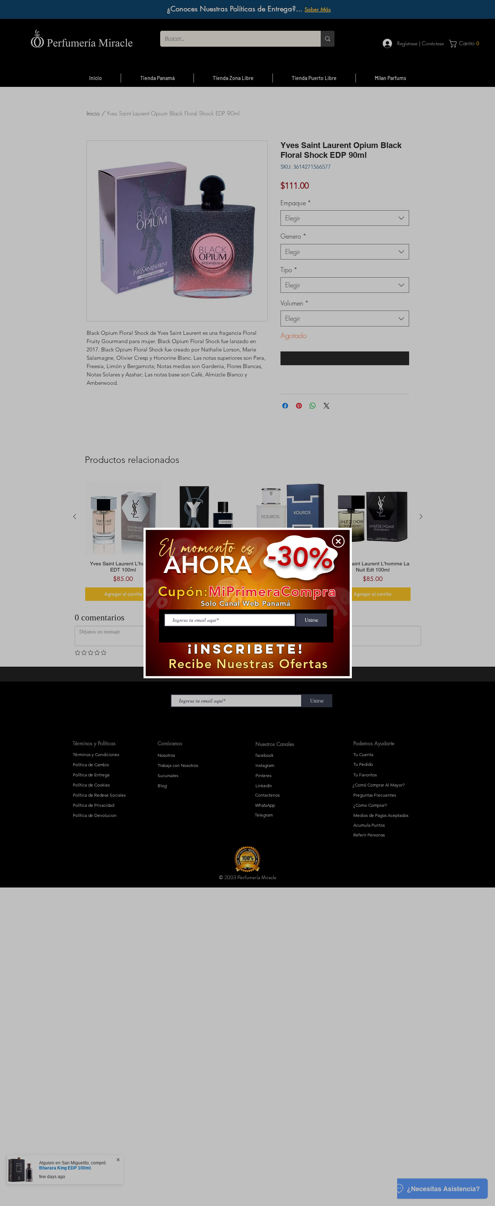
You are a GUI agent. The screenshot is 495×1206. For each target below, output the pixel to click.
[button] (338, 541)
